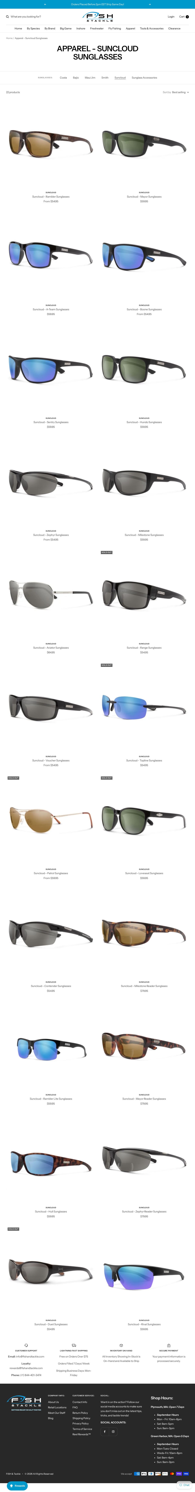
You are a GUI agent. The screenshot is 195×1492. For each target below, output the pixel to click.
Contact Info (80, 1402)
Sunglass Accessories (144, 77)
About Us (53, 1402)
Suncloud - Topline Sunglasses (144, 760)
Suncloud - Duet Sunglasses (50, 1324)
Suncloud (120, 77)
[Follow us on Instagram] (113, 1431)
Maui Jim (90, 77)
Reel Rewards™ (82, 1434)
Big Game (66, 28)
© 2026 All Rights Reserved (39, 1473)
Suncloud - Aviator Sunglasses (51, 647)
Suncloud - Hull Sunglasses (51, 1211)
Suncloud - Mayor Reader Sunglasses (144, 1098)
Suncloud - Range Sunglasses (144, 647)
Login (171, 16)
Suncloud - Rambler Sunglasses (50, 196)
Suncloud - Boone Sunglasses (144, 309)
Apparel (130, 28)
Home (18, 28)
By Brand (50, 28)
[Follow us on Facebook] (105, 1431)
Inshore (80, 28)
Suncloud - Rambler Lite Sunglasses (51, 1098)
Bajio (76, 77)
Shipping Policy (81, 1418)
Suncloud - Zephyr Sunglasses (51, 534)
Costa (63, 77)
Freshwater (97, 28)
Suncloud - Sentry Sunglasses (51, 422)
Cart (183, 16)
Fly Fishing (114, 28)
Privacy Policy (81, 1423)
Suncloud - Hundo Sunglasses (144, 422)
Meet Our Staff (56, 1412)
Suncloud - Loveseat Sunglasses (144, 873)
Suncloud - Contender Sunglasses (51, 986)
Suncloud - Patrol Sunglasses (51, 873)
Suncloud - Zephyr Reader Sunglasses (144, 1211)
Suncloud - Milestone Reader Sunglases (144, 986)
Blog (50, 1418)
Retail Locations (57, 1407)
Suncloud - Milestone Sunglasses (144, 534)
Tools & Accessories (151, 28)
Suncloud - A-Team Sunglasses (51, 309)
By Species (33, 28)
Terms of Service (82, 1429)
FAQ (75, 1407)
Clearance (174, 28)
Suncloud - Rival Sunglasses (144, 1324)
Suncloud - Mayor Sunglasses (144, 196)
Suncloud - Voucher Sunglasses (50, 760)
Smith (104, 77)
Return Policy (80, 1412)
